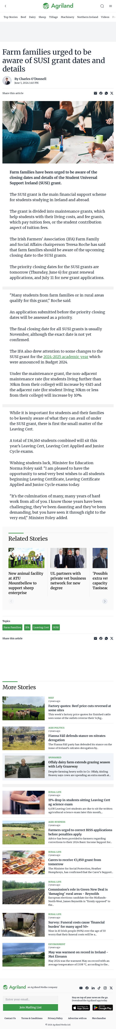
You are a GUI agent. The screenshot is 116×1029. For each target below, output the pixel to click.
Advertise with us (77, 1018)
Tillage (53, 17)
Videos (105, 17)
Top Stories (11, 17)
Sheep (42, 17)
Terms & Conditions (31, 1018)
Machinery (67, 17)
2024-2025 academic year (65, 356)
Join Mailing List (31, 1007)
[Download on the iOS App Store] (81, 1008)
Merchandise (99, 1018)
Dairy (32, 17)
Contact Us (10, 1018)
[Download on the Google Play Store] (102, 1008)
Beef (23, 17)
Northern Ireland (87, 17)
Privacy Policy (55, 1018)
